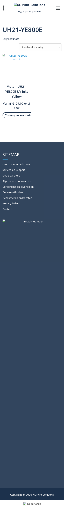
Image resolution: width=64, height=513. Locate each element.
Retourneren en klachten (17, 198)
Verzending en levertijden (18, 186)
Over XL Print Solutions (17, 164)
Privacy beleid (11, 203)
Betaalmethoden (13, 192)
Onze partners (11, 175)
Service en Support (14, 170)
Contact (7, 209)
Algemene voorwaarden (17, 181)
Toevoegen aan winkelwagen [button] (23, 115)
